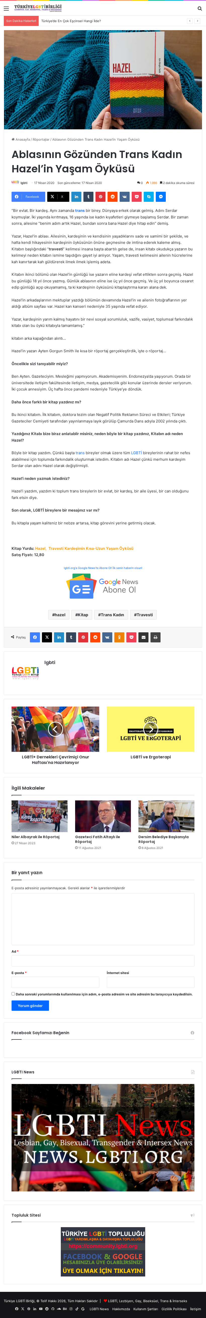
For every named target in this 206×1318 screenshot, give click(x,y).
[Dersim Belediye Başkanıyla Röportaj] (166, 816)
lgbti (24, 183)
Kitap (83, 614)
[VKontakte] (125, 197)
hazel (60, 614)
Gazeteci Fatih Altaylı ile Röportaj (97, 839)
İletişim (195, 1309)
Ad (15, 951)
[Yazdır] (155, 637)
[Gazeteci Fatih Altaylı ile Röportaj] (103, 816)
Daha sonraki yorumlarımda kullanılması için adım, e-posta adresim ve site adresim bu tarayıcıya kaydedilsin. (104, 994)
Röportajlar (41, 139)
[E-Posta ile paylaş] (143, 637)
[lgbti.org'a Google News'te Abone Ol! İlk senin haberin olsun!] (103, 585)
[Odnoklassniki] (119, 637)
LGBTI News (99, 1309)
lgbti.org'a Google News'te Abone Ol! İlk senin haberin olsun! (103, 568)
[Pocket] (137, 197)
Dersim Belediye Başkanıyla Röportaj (163, 839)
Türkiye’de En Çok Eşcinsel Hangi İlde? (71, 21)
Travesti (145, 614)
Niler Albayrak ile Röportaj (36, 836)
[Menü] (6, 10)
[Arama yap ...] (199, 10)
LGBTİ (136, 452)
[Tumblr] (88, 197)
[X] (47, 637)
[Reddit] (113, 197)
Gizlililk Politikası (174, 1309)
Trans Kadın (112, 614)
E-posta (19, 973)
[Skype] (149, 197)
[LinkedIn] (76, 197)
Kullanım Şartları (145, 1309)
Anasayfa (22, 139)
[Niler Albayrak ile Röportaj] (40, 816)
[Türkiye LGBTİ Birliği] (38, 8)
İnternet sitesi (118, 973)
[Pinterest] (100, 197)
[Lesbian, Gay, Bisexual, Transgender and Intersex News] (103, 1190)
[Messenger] (161, 197)
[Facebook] (35, 637)
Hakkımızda (121, 1309)
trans (80, 452)
